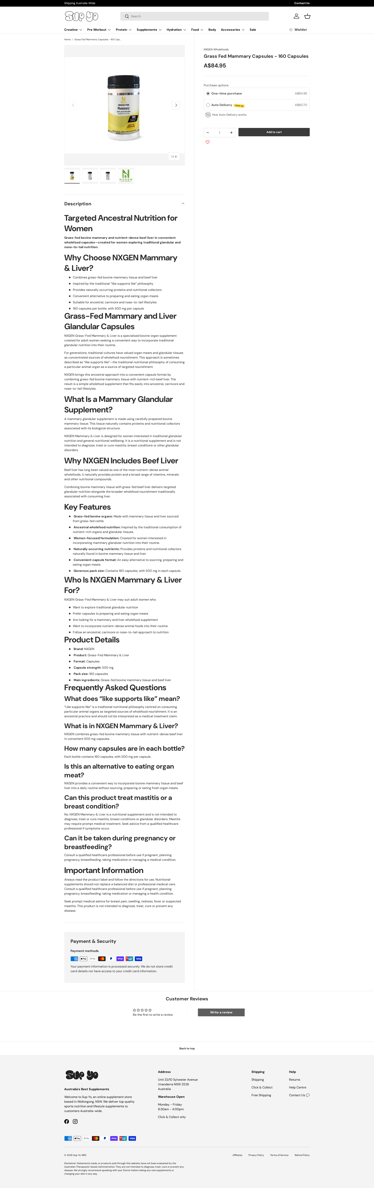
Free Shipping (261, 1095)
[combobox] (194, 16)
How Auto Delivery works (229, 115)
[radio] (208, 93)
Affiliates (237, 1155)
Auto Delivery (227, 105)
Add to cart (274, 132)
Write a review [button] (221, 1012)
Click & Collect (262, 1087)
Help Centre (297, 1087)
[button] (307, 16)
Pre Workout (96, 30)
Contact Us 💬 (299, 1095)
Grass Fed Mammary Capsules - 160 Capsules (97, 39)
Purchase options (216, 85)
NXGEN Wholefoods (216, 49)
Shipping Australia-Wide (79, 3)
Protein (121, 30)
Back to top (187, 1048)
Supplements (147, 30)
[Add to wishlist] (208, 142)
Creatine (71, 30)
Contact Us (302, 3)
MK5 (84, 1155)
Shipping (257, 1080)
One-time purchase (226, 93)
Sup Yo (77, 1155)
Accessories (230, 30)
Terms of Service (279, 1155)
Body (212, 30)
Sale (253, 30)
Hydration (174, 30)
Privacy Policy (256, 1155)
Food (195, 30)
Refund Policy (302, 1155)
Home (67, 39)
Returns (294, 1080)
